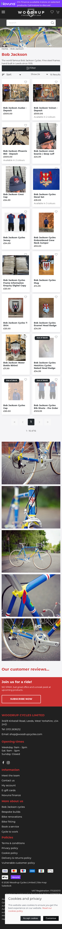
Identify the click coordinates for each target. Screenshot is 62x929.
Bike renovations (12, 817)
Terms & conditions (13, 843)
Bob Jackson (17, 49)
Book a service (10, 827)
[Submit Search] (52, 23)
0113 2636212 (13, 729)
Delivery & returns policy (16, 858)
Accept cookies (30, 918)
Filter (33, 68)
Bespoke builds (11, 812)
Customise (51, 918)
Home (5, 49)
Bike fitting (8, 822)
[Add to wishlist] (25, 82)
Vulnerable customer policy (18, 863)
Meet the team (11, 776)
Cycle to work (10, 832)
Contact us (8, 781)
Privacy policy (10, 848)
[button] (3, 12)
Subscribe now (21, 699)
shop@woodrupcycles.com (26, 734)
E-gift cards (9, 790)
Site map (42, 883)
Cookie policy (10, 853)
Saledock (6, 886)
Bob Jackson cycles (13, 807)
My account (9, 785)
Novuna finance (11, 795)
